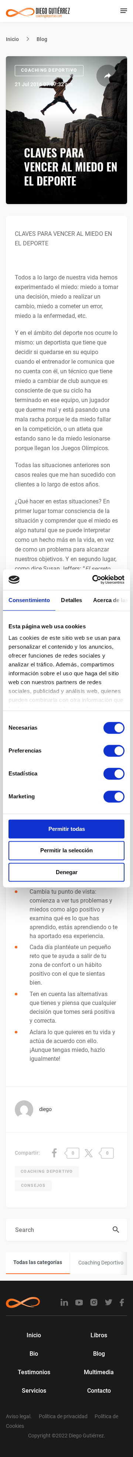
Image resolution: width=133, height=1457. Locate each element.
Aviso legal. (19, 1416)
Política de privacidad (63, 1416)
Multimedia (99, 1372)
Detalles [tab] (71, 600)
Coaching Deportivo (49, 70)
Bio (34, 1353)
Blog (42, 39)
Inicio (12, 39)
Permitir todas (66, 829)
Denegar (67, 872)
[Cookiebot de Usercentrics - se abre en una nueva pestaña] (94, 579)
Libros (99, 1335)
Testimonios (34, 1372)
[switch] (114, 751)
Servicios (34, 1390)
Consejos (33, 1185)
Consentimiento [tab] (29, 600)
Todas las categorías (37, 1262)
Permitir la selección (66, 851)
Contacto (99, 1390)
